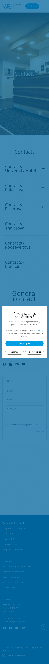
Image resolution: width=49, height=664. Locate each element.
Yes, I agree (24, 343)
